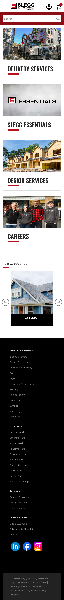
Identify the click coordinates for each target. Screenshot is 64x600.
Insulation (14, 400)
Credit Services (17, 508)
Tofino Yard (15, 470)
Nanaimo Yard (17, 448)
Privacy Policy (19, 586)
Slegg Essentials (18, 523)
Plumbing (14, 411)
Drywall (13, 378)
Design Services (18, 502)
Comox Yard (16, 476)
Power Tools (16, 416)
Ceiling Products (18, 362)
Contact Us (15, 534)
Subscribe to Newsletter (22, 529)
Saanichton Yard (18, 465)
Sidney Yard (16, 443)
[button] (5, 302)
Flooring (14, 389)
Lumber (13, 405)
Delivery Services (19, 497)
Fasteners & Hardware (21, 384)
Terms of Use (38, 582)
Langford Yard (17, 437)
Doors (12, 373)
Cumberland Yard (19, 454)
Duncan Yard (16, 432)
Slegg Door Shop (19, 481)
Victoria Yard (16, 459)
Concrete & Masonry (20, 367)
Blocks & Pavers (18, 356)
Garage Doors (17, 394)
